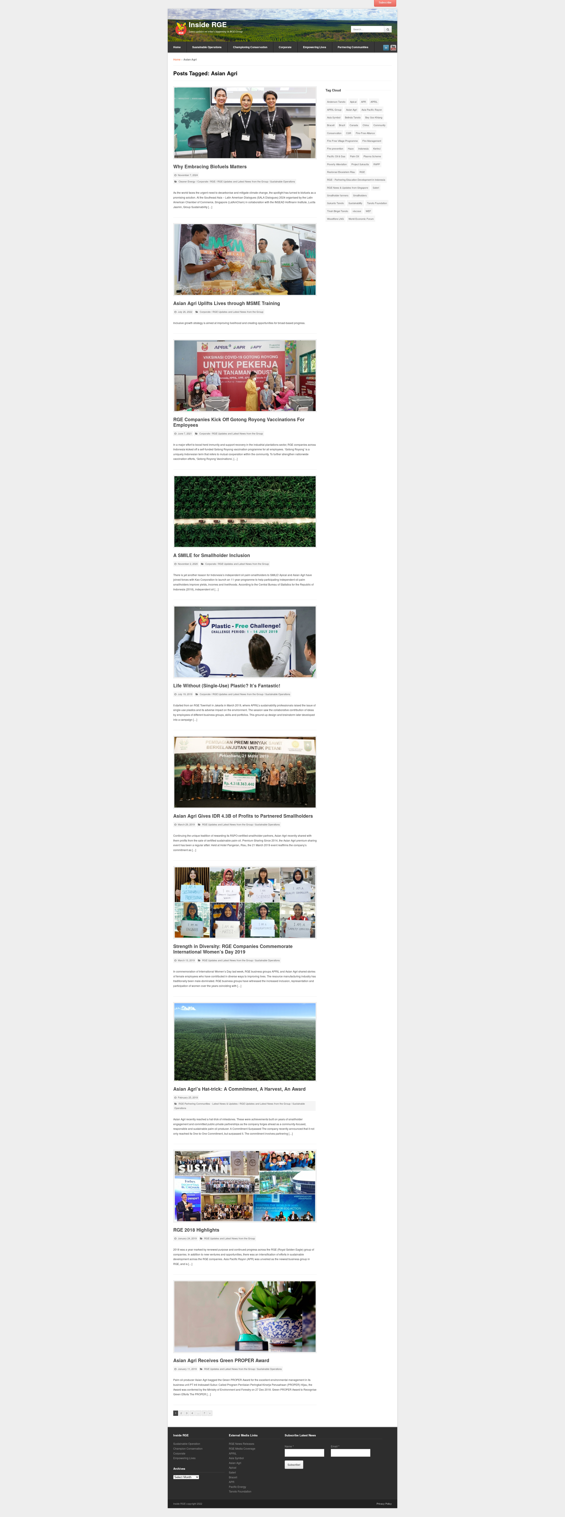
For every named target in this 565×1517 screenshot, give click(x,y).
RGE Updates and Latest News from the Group (242, 181)
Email (335, 1446)
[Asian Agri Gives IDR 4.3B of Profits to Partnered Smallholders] (245, 772)
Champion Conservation (188, 1448)
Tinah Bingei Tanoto (337, 211)
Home (177, 47)
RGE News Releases (241, 1443)
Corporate (285, 47)
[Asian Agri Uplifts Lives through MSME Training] (245, 259)
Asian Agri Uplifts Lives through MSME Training (226, 303)
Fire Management (371, 140)
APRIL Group (334, 109)
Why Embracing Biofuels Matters (210, 166)
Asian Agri (351, 109)
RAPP (376, 164)
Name (289, 1446)
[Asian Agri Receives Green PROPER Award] (245, 1316)
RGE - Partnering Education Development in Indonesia (356, 179)
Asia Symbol (333, 117)
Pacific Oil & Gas (336, 156)
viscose (357, 211)
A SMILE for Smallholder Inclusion (211, 555)
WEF (368, 211)
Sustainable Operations (207, 47)
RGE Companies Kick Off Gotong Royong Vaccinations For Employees (239, 422)
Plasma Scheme (372, 156)
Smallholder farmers (337, 195)
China (366, 125)
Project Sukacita (360, 164)
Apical (353, 101)
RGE (212, 181)
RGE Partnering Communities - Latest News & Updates (208, 1103)
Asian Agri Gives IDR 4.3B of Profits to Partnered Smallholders (243, 815)
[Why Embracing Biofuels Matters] (245, 122)
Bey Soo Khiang (373, 117)
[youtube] (393, 47)
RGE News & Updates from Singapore (347, 187)
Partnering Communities (353, 47)
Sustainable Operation (186, 1443)
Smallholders (360, 195)
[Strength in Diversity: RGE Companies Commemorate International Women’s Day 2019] (245, 902)
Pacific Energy (237, 1486)
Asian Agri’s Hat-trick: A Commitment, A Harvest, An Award (239, 1088)
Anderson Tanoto (336, 101)
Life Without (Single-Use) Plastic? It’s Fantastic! (226, 685)
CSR (348, 133)
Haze (351, 148)
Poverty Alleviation (337, 164)
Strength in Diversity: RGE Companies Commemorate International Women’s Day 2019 (233, 949)
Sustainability (355, 203)
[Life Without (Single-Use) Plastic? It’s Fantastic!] (245, 641)
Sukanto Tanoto (335, 203)
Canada (354, 125)
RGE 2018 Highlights (196, 1229)
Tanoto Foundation (377, 203)
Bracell (330, 125)
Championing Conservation (250, 47)
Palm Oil (354, 156)
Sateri (376, 187)
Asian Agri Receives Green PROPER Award (221, 1360)
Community (379, 125)
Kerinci (376, 148)
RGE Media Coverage (242, 1448)
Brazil (342, 125)
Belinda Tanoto (353, 117)
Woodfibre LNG (335, 218)
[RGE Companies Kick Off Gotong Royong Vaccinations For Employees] (245, 375)
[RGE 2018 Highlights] (245, 1186)
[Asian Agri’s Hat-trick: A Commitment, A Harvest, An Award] (245, 1042)
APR (363, 101)
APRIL (374, 101)
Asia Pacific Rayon (372, 109)
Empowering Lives (314, 47)
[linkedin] (386, 47)
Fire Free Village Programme (342, 140)
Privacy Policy (384, 1503)
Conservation (334, 133)
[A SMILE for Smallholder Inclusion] (245, 511)
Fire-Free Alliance (365, 133)
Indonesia (363, 148)
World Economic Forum (361, 218)
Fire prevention (335, 148)
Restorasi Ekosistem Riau (341, 172)
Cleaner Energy (187, 181)
